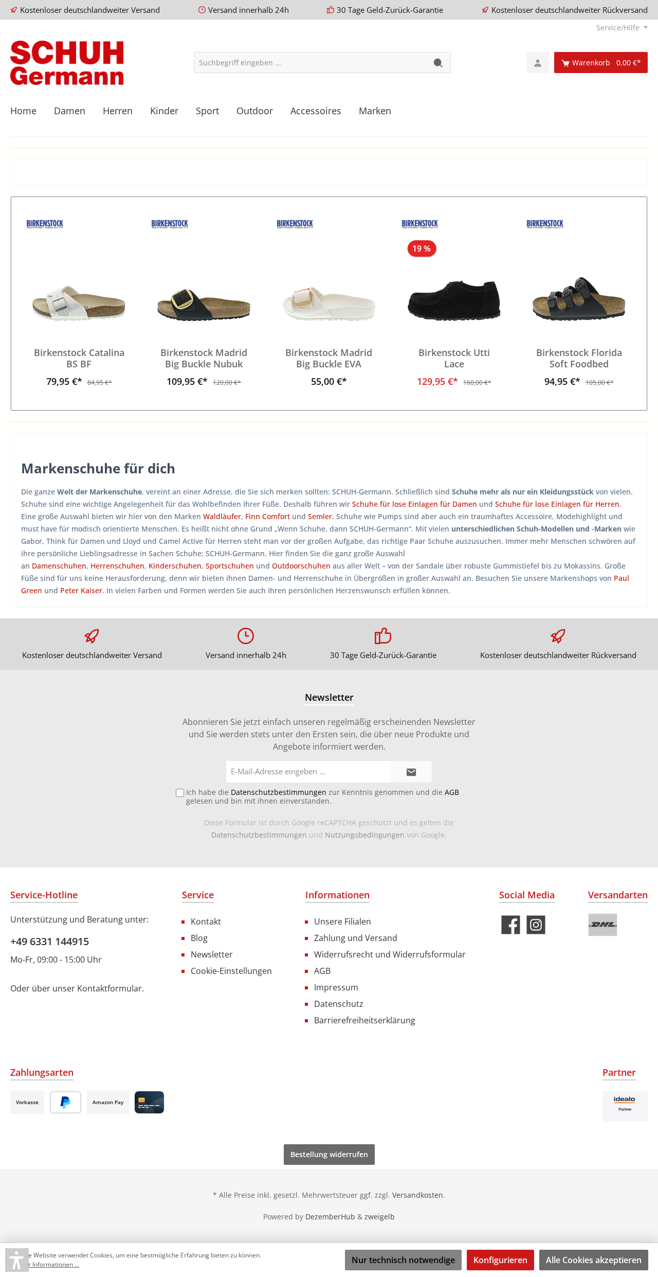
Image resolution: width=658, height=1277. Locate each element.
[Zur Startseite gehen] (66, 63)
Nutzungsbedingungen (365, 835)
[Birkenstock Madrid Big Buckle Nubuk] (203, 269)
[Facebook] (510, 924)
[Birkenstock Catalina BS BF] (78, 269)
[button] (17, 1260)
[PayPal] (65, 1102)
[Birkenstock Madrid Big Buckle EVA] (328, 269)
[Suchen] (439, 62)
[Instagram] (535, 924)
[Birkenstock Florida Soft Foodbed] (579, 269)
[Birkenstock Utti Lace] (453, 269)
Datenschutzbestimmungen (259, 835)
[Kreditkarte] (149, 1102)
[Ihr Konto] (537, 62)
